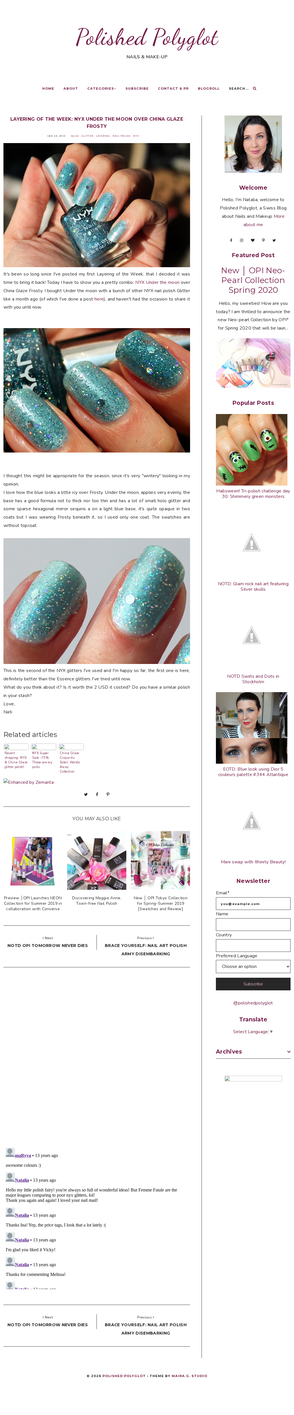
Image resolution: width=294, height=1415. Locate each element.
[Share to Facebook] (97, 794)
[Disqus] (96, 1059)
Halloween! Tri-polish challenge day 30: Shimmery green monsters (253, 494)
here (99, 299)
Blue (75, 136)
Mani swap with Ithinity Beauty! (253, 862)
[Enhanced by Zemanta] (28, 782)
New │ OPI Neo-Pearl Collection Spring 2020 (253, 280)
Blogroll (209, 88)
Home (48, 88)
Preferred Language (237, 956)
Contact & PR (173, 88)
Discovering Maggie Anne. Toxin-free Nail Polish (96, 900)
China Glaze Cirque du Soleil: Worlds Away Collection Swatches (70, 762)
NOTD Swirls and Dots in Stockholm (253, 679)
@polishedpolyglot (253, 1003)
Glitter (87, 136)
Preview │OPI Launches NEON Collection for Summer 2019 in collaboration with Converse (33, 903)
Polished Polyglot (147, 37)
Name (222, 914)
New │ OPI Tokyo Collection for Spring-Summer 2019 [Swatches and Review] (160, 903)
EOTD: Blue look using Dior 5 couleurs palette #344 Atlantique (253, 772)
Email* (222, 893)
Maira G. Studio (189, 1376)
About (70, 88)
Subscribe (137, 88)
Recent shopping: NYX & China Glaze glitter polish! (16, 760)
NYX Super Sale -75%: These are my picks (42, 760)
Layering (103, 136)
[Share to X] (86, 794)
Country (224, 935)
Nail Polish (122, 136)
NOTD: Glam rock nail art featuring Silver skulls (253, 586)
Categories (100, 88)
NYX (136, 136)
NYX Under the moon (157, 282)
